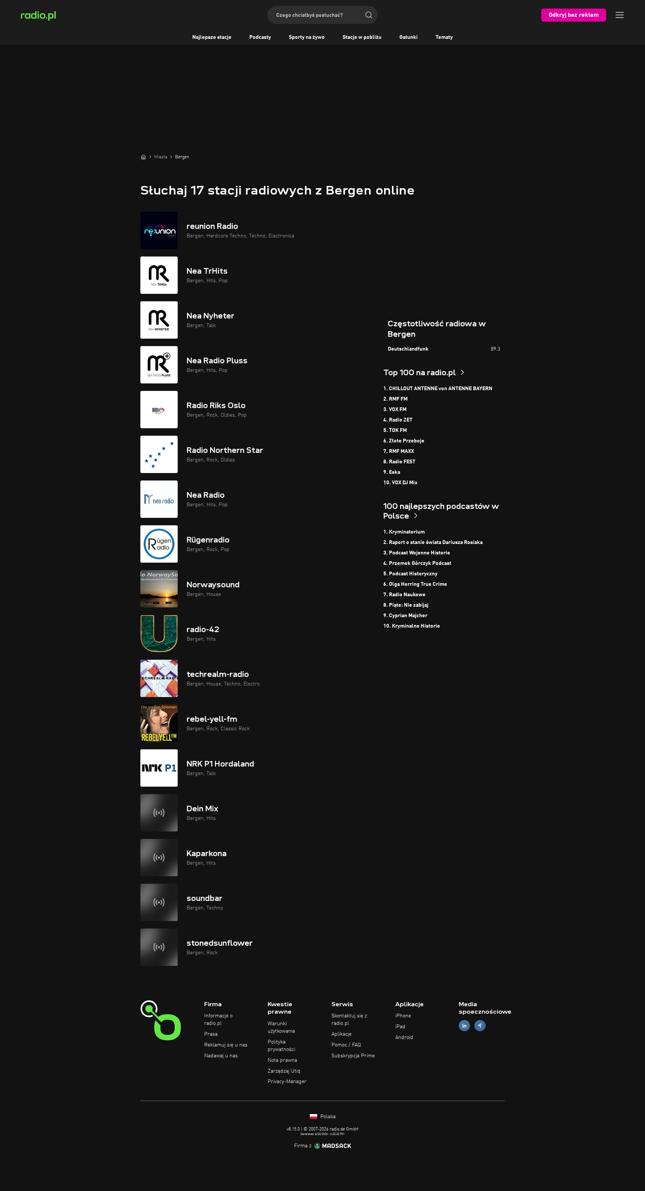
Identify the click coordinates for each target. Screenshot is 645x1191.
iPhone (403, 1016)
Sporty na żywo (307, 37)
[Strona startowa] (143, 157)
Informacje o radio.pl (218, 1019)
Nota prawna (282, 1060)
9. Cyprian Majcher (405, 615)
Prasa (211, 1034)
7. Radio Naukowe (404, 594)
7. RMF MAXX (398, 451)
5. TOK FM (395, 430)
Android (404, 1037)
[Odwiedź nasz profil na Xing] (480, 1026)
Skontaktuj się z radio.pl (349, 1019)
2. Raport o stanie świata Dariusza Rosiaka (433, 542)
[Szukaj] (368, 14)
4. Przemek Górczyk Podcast (417, 563)
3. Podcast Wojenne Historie (416, 553)
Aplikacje (341, 1034)
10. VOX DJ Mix (400, 482)
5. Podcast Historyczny (410, 573)
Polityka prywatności (281, 1045)
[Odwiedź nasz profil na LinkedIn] (464, 1026)
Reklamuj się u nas (225, 1045)
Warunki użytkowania (281, 1027)
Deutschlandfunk (408, 349)
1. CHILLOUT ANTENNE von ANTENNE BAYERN (437, 388)
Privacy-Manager (287, 1081)
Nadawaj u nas (221, 1055)
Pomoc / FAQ (346, 1045)
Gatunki (408, 37)
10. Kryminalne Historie (411, 626)
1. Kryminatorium (404, 532)
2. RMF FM (395, 399)
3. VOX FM (394, 409)
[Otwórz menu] (619, 14)
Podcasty (260, 37)
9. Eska (391, 472)
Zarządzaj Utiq (284, 1071)
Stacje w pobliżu (362, 37)
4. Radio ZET (397, 420)
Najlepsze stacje (211, 37)
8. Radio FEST (399, 461)
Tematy (444, 37)
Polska (327, 1116)
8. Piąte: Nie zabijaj (406, 605)
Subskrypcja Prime (353, 1055)
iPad (400, 1026)
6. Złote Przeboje (403, 441)
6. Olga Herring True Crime (415, 584)
